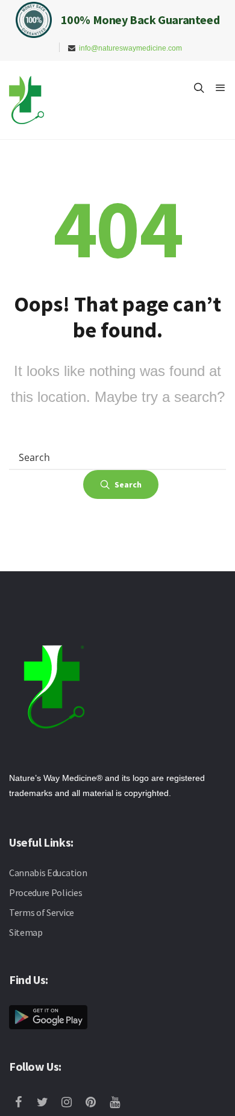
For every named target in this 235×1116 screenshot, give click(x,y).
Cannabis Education (48, 873)
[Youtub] (117, 1103)
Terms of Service (41, 912)
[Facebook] (21, 1103)
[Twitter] (45, 1103)
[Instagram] (69, 1103)
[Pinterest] (93, 1103)
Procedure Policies (45, 892)
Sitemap (26, 932)
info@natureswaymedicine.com (130, 48)
